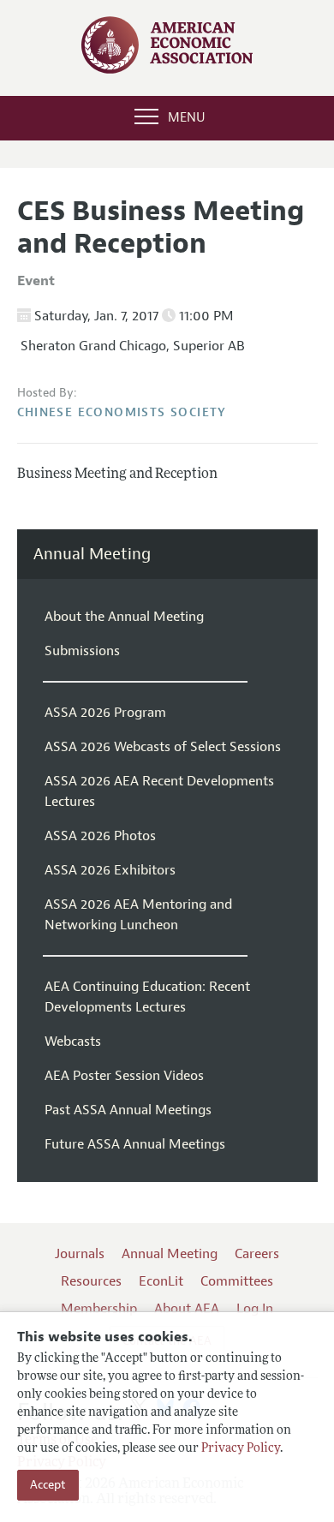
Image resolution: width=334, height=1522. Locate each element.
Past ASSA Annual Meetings (128, 1110)
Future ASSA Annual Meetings (135, 1144)
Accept (48, 1484)
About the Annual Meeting (124, 616)
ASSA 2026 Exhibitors (110, 870)
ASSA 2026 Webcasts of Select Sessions (163, 746)
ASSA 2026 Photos (100, 836)
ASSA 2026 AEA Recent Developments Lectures (159, 791)
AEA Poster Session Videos (124, 1075)
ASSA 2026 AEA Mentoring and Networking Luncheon (138, 915)
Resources (91, 1281)
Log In (254, 1308)
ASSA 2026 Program (105, 712)
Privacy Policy (240, 1448)
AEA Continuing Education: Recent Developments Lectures (147, 997)
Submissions (82, 651)
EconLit (161, 1281)
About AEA (186, 1308)
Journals (79, 1253)
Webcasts (73, 1041)
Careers (257, 1253)
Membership (99, 1308)
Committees (236, 1281)
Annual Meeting (92, 554)
